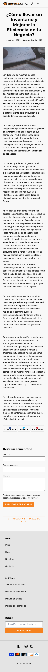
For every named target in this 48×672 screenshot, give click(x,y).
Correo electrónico (10, 465)
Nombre (6, 454)
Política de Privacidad (15, 591)
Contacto (9, 566)
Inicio (7, 545)
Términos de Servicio (15, 584)
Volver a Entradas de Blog (26, 520)
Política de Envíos (13, 599)
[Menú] (43, 4)
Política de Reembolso (15, 606)
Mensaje (6, 476)
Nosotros (9, 559)
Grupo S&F (27, 663)
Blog (7, 552)
